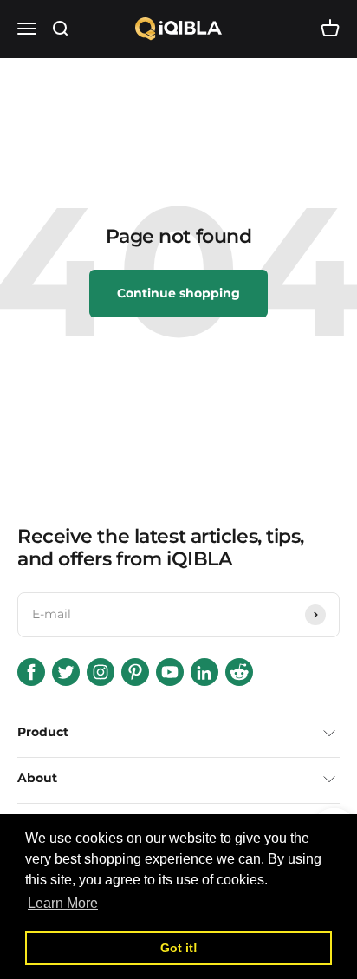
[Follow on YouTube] (170, 672)
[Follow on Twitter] (66, 672)
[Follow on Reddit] (239, 672)
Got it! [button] (179, 948)
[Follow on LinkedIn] (204, 672)
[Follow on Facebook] (31, 672)
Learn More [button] (63, 903)
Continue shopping (178, 293)
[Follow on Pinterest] (135, 672)
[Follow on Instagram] (100, 672)
